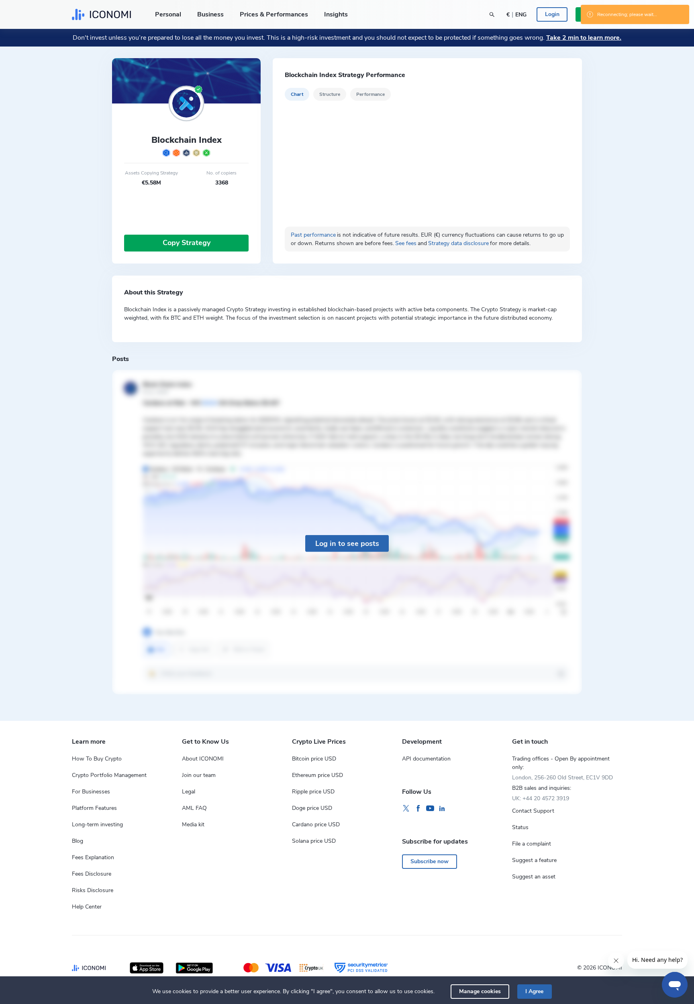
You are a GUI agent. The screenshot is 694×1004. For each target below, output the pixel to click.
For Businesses (91, 791)
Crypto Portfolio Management (109, 775)
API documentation (426, 759)
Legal (188, 791)
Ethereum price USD (317, 775)
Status (520, 827)
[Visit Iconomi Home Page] (101, 14)
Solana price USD (314, 841)
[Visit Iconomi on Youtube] (430, 809)
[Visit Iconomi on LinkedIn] (442, 809)
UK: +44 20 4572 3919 (540, 798)
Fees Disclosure (91, 874)
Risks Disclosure (92, 890)
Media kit (193, 824)
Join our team (199, 775)
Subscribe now (429, 861)
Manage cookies (480, 991)
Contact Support (533, 811)
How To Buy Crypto (97, 759)
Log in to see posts (347, 543)
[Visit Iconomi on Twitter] (406, 809)
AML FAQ (194, 808)
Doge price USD (312, 808)
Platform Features (94, 808)
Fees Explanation (93, 857)
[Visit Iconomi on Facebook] (418, 809)
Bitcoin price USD (314, 759)
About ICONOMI (203, 759)
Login (552, 14)
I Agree (534, 991)
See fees (405, 243)
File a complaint (531, 844)
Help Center (87, 907)
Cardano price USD (316, 824)
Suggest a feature (534, 860)
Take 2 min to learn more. (583, 37)
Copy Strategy (186, 242)
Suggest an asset (533, 876)
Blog (77, 841)
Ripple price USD (313, 791)
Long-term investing (97, 824)
